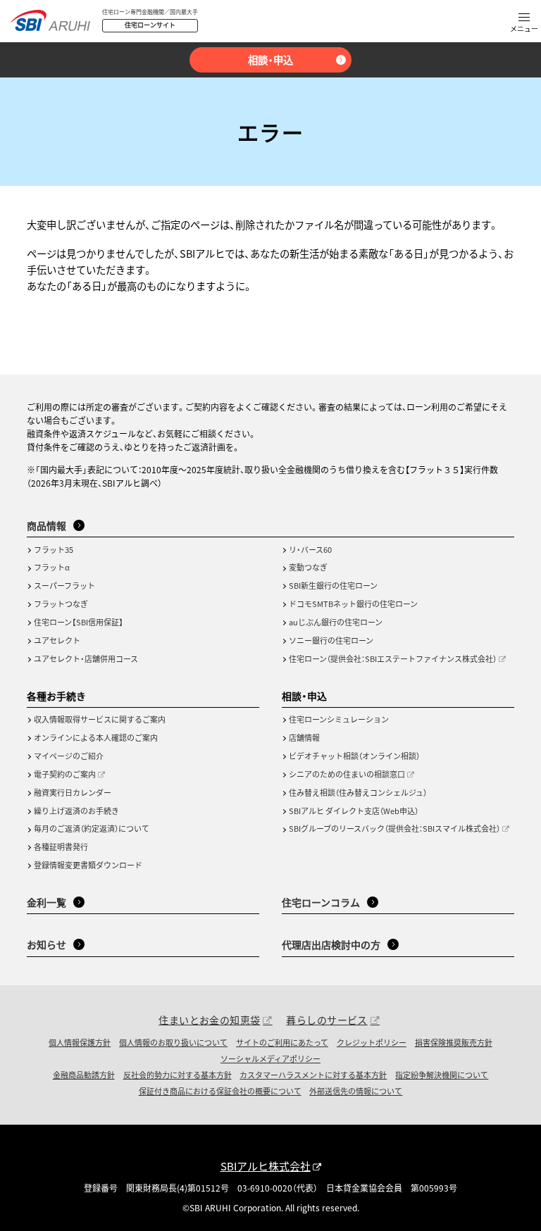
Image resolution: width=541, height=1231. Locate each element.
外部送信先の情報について (355, 1090)
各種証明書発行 (61, 846)
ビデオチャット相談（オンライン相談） (354, 755)
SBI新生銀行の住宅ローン (333, 585)
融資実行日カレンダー (72, 792)
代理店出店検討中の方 (331, 944)
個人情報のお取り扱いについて (173, 1042)
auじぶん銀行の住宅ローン (336, 621)
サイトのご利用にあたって (282, 1042)
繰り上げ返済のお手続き (76, 810)
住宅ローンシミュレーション (339, 719)
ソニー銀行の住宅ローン (331, 640)
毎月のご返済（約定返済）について (91, 828)
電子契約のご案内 (65, 774)
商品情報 (46, 525)
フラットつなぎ (61, 603)
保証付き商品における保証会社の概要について (220, 1090)
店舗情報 (304, 737)
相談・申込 (270, 59)
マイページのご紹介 (69, 755)
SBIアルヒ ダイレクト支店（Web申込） (353, 810)
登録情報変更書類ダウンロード (88, 864)
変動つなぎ (308, 567)
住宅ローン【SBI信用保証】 (78, 621)
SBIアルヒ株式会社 (265, 1165)
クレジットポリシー (371, 1042)
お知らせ (46, 944)
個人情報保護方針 (80, 1042)
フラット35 (53, 549)
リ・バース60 (310, 549)
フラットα (52, 567)
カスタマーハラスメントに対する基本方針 (313, 1074)
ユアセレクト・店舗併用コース (86, 658)
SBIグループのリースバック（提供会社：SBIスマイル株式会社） (394, 828)
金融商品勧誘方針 (84, 1074)
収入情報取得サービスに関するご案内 (100, 719)
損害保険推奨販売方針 (453, 1042)
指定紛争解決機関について (441, 1074)
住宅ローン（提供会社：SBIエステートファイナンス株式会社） (393, 658)
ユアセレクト (57, 640)
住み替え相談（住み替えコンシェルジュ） (358, 792)
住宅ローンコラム (321, 902)
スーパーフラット (64, 585)
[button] (524, 23)
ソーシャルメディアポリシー (270, 1058)
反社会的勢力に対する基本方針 (177, 1074)
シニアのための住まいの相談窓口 (347, 774)
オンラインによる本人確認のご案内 (96, 737)
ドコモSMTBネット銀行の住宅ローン (353, 603)
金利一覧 (46, 902)
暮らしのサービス (326, 1020)
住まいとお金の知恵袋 (209, 1020)
